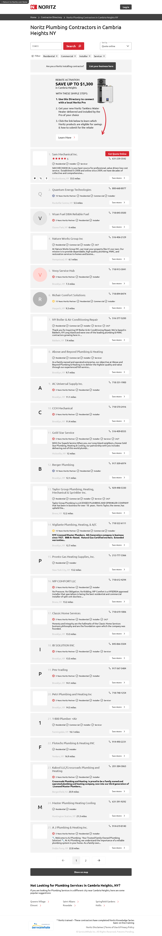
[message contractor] (35, 178)
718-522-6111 (119, 523)
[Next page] (99, 860)
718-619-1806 (119, 611)
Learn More (65, 137)
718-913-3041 (119, 269)
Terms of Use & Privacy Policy (119, 927)
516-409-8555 (119, 431)
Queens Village (38, 901)
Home (33, 17)
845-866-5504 (119, 643)
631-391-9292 (119, 801)
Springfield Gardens (106, 901)
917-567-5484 (119, 668)
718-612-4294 (119, 579)
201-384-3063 (119, 766)
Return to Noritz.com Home (14, 2)
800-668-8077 (119, 188)
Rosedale (68, 905)
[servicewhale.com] (41, 926)
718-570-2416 (119, 406)
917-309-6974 (119, 463)
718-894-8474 (119, 293)
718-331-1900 (119, 382)
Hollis (99, 905)
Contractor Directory (51, 17)
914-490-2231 (119, 741)
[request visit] (46, 178)
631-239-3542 (119, 158)
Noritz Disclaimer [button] (95, 927)
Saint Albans (69, 901)
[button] (116, 46)
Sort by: (104, 42)
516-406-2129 (119, 237)
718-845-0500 (119, 212)
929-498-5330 (119, 487)
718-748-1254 (119, 692)
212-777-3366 (119, 555)
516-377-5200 (119, 318)
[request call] (40, 178)
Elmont (34, 905)
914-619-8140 (119, 826)
